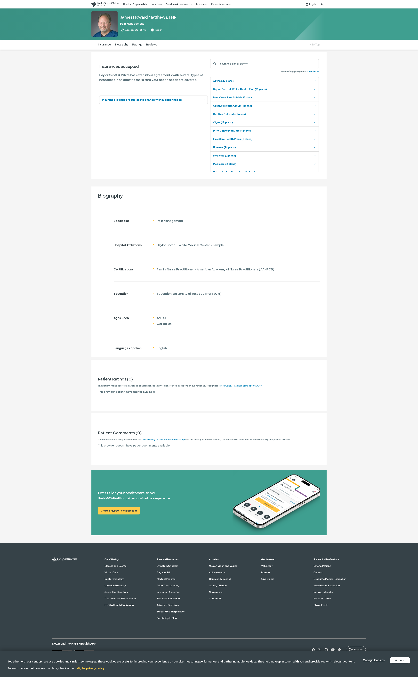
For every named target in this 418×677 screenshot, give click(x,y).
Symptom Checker (167, 566)
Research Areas (322, 598)
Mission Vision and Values (223, 566)
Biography (121, 44)
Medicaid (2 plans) (224, 155)
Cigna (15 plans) (223, 122)
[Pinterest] (339, 649)
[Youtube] (333, 649)
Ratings (137, 44)
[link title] (105, 4)
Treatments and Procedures (120, 598)
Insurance (104, 44)
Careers (318, 572)
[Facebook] (313, 649)
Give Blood (267, 579)
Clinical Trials (321, 605)
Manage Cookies (374, 660)
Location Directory (115, 585)
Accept (400, 660)
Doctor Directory (114, 579)
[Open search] (322, 4)
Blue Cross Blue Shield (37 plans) (233, 97)
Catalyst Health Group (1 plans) (232, 105)
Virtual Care (111, 572)
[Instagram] (326, 649)
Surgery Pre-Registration (171, 611)
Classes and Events (115, 566)
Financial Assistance (168, 598)
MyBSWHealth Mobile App (119, 605)
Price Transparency (168, 585)
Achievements (217, 572)
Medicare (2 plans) (224, 164)
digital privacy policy (90, 668)
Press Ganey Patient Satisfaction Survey (240, 385)
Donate (265, 572)
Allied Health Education (327, 585)
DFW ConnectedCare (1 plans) (232, 130)
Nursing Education (324, 592)
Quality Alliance (218, 585)
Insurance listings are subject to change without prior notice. (142, 99)
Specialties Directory (116, 592)
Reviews (151, 44)
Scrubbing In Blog (167, 618)
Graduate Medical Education (330, 579)
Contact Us (215, 598)
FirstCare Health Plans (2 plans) (232, 139)
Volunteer (267, 566)
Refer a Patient (322, 566)
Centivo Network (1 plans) (229, 114)
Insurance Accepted (168, 592)
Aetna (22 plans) (223, 80)
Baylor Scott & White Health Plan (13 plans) (240, 89)
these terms (313, 71)
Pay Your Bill (163, 572)
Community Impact (220, 579)
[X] (320, 649)
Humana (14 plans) (224, 147)
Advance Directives (168, 605)
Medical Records (166, 579)
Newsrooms (215, 592)
